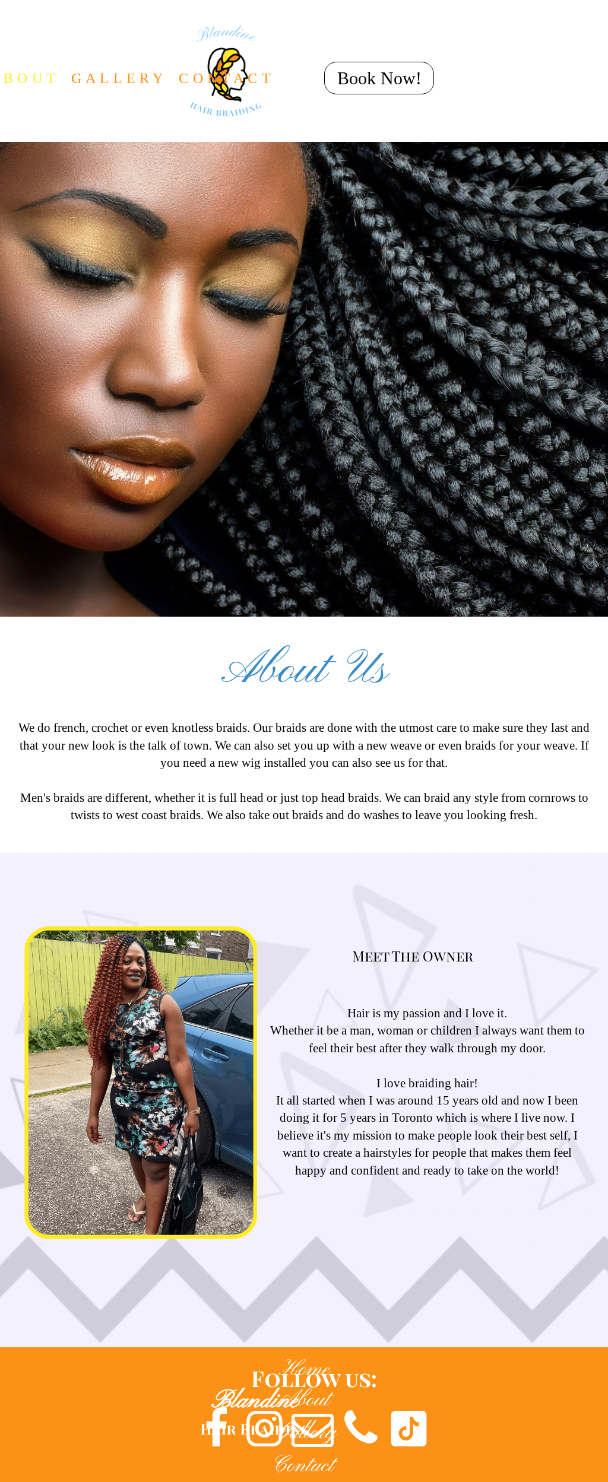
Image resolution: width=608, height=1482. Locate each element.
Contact (303, 1466)
